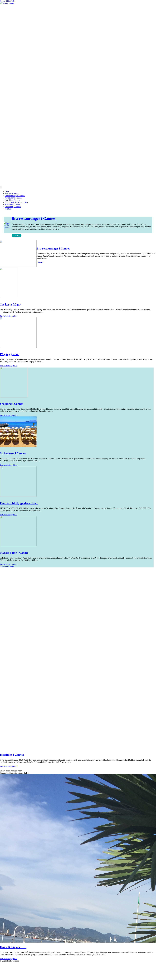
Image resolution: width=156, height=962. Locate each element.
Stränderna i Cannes (12, 204)
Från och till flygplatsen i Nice (16, 202)
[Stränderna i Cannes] (18, 446)
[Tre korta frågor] (8, 297)
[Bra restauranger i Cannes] (18, 266)
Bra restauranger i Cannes (15, 196)
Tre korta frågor (10, 304)
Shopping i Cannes (11, 403)
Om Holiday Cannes (13, 207)
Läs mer (16, 235)
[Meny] (1, 187)
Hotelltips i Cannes (12, 200)
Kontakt (8, 209)
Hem (7, 191)
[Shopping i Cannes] (13, 397)
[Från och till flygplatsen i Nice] (18, 496)
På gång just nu (9, 354)
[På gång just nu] (18, 347)
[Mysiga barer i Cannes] (18, 546)
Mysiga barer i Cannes (13, 198)
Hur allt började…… (13, 947)
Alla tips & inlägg (12, 193)
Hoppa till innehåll (7, 1)
